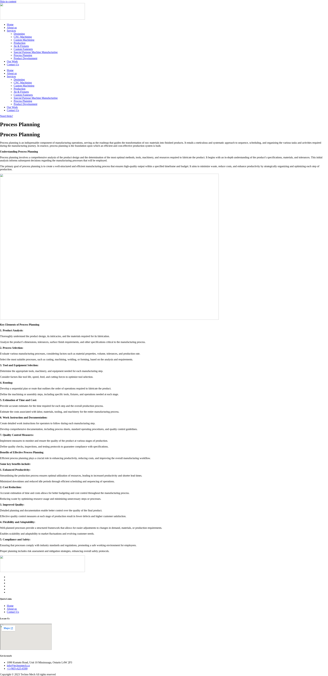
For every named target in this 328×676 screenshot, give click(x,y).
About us (12, 27)
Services (11, 30)
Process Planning (23, 55)
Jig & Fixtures (21, 46)
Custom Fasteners (23, 49)
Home (10, 24)
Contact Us (13, 64)
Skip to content (8, 1)
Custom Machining (24, 39)
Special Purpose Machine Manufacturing (36, 52)
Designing (19, 33)
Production (19, 43)
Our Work (12, 61)
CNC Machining (23, 36)
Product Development (25, 58)
